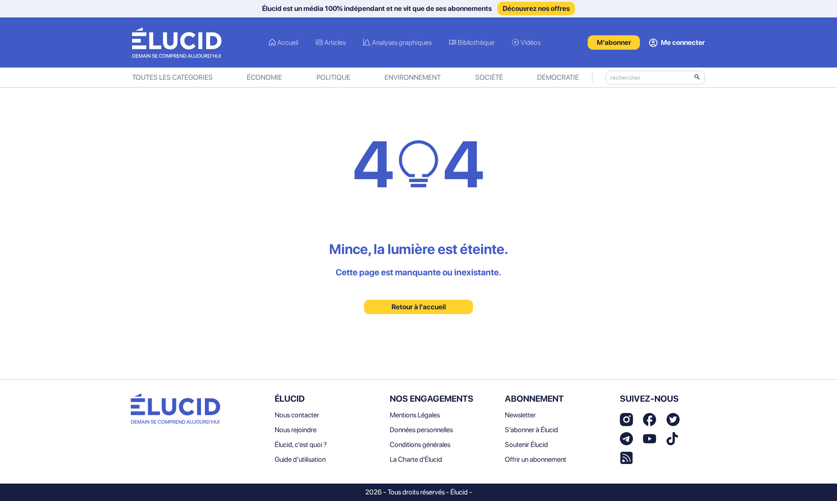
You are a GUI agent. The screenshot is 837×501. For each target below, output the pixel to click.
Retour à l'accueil (418, 307)
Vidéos (531, 42)
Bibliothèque (476, 42)
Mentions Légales (415, 415)
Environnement (412, 77)
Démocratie (558, 77)
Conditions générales (420, 444)
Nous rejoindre (295, 430)
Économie (264, 77)
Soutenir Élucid (526, 444)
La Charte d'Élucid (416, 459)
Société (489, 77)
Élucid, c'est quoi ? (301, 444)
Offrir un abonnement (535, 459)
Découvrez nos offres (536, 8)
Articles (335, 42)
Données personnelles (421, 430)
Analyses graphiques (402, 42)
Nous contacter (297, 415)
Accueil (287, 42)
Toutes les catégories (172, 77)
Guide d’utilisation (300, 459)
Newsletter (520, 415)
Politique (333, 77)
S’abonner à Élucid (531, 430)
